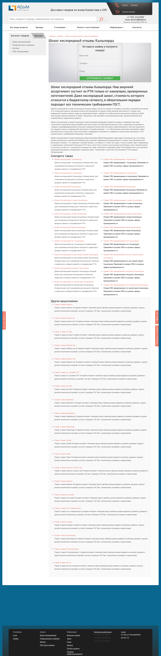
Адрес (123, 632)
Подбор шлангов (73, 648)
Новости (70, 645)
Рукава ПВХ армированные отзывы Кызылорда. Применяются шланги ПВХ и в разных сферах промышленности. (122, 206)
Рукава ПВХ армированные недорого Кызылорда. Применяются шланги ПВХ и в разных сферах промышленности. (123, 277)
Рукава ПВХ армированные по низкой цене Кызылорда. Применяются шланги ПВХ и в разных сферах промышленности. (126, 291)
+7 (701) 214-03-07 (102, 641)
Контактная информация (103, 632)
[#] (157, 317)
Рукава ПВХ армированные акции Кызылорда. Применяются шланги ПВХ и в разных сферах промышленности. (122, 233)
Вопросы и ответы (73, 635)
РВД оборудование (20, 51)
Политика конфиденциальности (74, 653)
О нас (15, 635)
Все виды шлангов (19, 27)
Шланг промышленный (21, 42)
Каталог (125, 5)
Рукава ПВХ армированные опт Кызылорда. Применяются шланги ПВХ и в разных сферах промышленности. (121, 247)
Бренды (39, 27)
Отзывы (15, 638)
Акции (69, 638)
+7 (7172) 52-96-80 (102, 634)
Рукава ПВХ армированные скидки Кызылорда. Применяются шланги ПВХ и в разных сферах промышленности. (122, 220)
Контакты (134, 5)
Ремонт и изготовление (88, 27)
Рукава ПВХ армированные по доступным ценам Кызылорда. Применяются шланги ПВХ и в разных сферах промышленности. (123, 264)
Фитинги (15, 48)
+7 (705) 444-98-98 (102, 638)
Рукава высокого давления (23, 45)
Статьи (69, 642)
